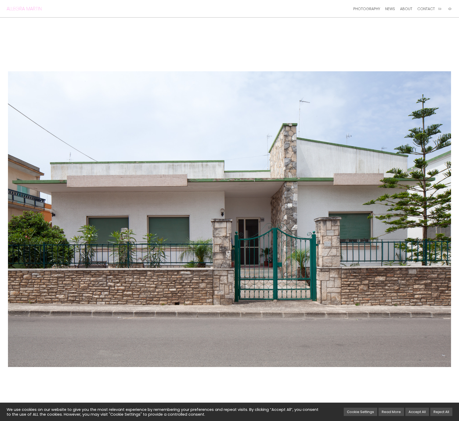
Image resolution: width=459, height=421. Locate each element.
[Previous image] (115, 219)
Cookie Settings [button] (360, 411)
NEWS (390, 8)
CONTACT (426, 8)
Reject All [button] (441, 411)
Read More (391, 411)
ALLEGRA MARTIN (24, 8)
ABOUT (406, 8)
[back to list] (439, 8)
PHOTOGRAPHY (366, 8)
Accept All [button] (417, 411)
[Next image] (344, 219)
